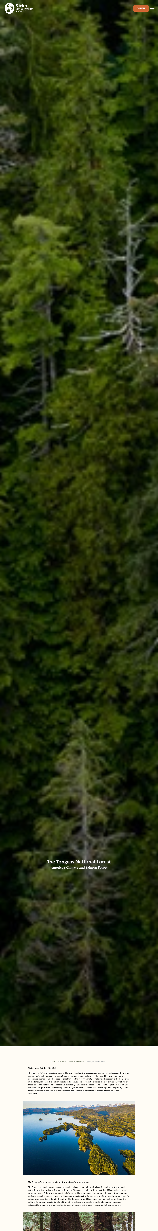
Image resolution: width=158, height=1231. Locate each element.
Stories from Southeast (76, 1061)
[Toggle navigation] (152, 8)
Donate (141, 9)
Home (53, 1061)
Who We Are (62, 1061)
